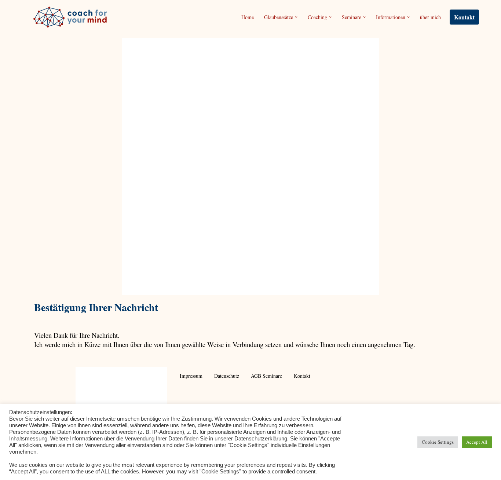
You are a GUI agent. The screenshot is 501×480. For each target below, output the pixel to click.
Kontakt (464, 17)
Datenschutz (226, 375)
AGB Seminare (266, 375)
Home (247, 17)
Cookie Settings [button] (438, 442)
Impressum (191, 375)
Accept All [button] (476, 442)
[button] (296, 17)
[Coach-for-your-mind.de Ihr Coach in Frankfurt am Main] (71, 17)
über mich (430, 17)
